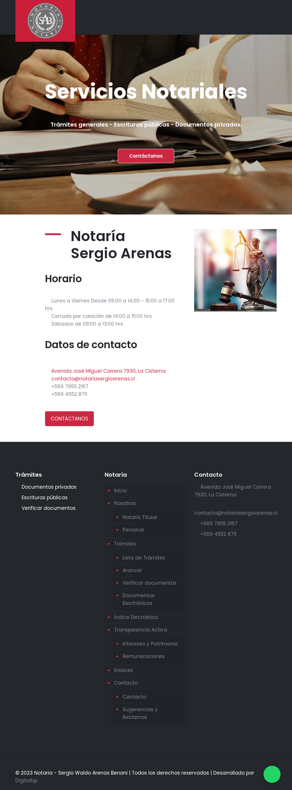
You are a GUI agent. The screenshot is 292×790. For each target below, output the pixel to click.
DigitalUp (26, 780)
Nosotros (125, 503)
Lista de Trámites (144, 557)
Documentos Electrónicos (139, 599)
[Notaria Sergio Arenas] (45, 21)
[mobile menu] (267, 17)
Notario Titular (140, 517)
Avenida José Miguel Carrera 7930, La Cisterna (108, 371)
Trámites (125, 543)
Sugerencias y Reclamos (140, 713)
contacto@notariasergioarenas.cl (93, 378)
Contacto (126, 682)
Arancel (132, 570)
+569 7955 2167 (69, 386)
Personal (133, 529)
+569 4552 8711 (69, 394)
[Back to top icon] (274, 765)
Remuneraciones (144, 656)
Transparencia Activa (140, 629)
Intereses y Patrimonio (150, 643)
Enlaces (123, 670)
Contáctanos (146, 156)
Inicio (120, 490)
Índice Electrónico (136, 617)
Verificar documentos (150, 583)
